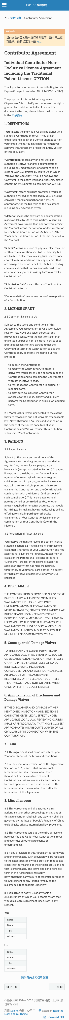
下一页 (55, 987)
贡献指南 (15, 18)
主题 (38, 1010)
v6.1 (39, 41)
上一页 (13, 987)
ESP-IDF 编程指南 (36, 5)
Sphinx (14, 1010)
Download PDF (55, 1017)
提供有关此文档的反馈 (34, 977)
